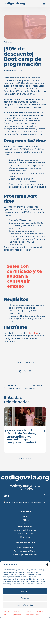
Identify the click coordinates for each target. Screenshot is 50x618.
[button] (46, 564)
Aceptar (25, 591)
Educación (10, 42)
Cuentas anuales (25, 534)
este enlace (33, 333)
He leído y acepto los (25, 502)
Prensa (25, 520)
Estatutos (25, 537)
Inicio (25, 516)
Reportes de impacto (25, 530)
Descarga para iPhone (25, 551)
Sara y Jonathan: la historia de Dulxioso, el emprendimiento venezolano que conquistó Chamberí (22, 436)
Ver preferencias (25, 605)
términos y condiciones (35, 502)
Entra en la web (25, 548)
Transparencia (25, 527)
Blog (25, 523)
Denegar (25, 598)
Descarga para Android (25, 554)
